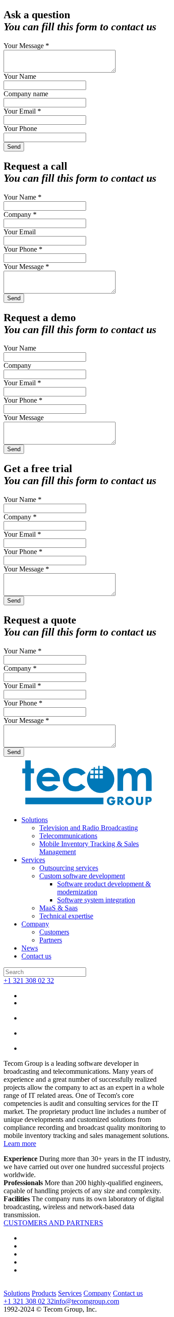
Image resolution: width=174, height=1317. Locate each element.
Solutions (34, 820)
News (29, 948)
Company (35, 924)
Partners (50, 940)
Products (44, 1293)
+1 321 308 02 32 (29, 980)
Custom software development (82, 876)
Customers (54, 932)
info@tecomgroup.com (86, 1301)
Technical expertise (66, 916)
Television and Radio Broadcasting (88, 828)
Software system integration (96, 900)
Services (33, 860)
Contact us (36, 956)
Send (14, 146)
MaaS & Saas (58, 908)
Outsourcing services (68, 868)
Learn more (20, 1143)
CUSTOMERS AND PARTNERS (53, 1223)
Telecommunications (68, 836)
